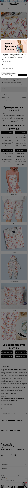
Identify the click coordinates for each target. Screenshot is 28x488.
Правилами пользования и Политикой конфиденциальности (6, 71)
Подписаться (22, 75)
